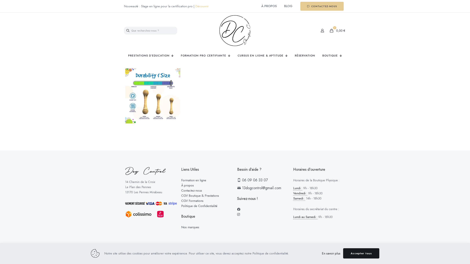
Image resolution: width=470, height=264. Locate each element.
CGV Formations (192, 201)
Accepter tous (361, 253)
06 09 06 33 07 (254, 180)
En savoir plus (331, 253)
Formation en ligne (193, 180)
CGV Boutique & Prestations (200, 195)
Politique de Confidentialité (199, 206)
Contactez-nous (191, 190)
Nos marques (190, 227)
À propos (187, 185)
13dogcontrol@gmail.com (261, 188)
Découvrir (202, 6)
